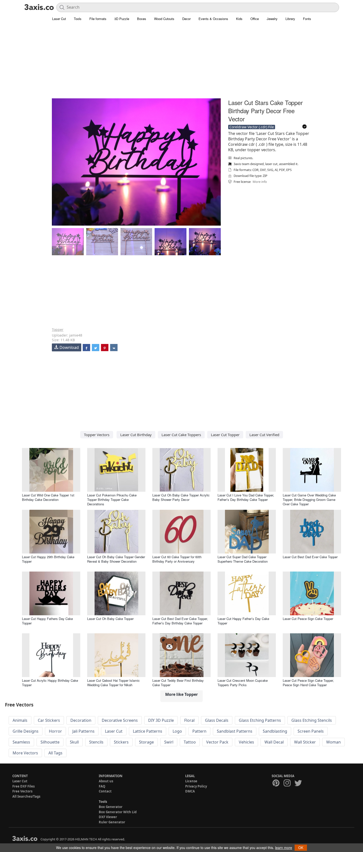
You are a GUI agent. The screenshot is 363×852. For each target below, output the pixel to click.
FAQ (102, 786)
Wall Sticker (305, 742)
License (191, 781)
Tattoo (190, 742)
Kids (239, 18)
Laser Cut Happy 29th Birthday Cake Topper (48, 559)
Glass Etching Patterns (260, 720)
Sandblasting (275, 731)
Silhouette (50, 742)
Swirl (168, 742)
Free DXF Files (23, 786)
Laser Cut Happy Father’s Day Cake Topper (243, 620)
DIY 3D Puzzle (161, 720)
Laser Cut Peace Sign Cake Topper (308, 618)
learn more (283, 847)
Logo (177, 731)
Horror (55, 731)
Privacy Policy (196, 786)
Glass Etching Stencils (311, 720)
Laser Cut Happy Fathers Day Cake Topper (47, 620)
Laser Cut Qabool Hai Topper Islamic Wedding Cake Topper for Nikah (113, 682)
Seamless (21, 742)
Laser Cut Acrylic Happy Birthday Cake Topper (50, 682)
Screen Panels (311, 731)
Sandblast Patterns (234, 731)
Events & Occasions (213, 18)
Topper (57, 329)
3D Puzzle (121, 18)
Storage (146, 742)
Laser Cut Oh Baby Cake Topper (110, 618)
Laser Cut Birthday (136, 434)
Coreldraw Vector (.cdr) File (251, 127)
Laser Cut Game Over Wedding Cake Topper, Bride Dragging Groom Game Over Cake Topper (309, 499)
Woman (333, 742)
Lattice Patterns (147, 731)
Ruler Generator (112, 822)
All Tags (55, 753)
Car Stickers (49, 720)
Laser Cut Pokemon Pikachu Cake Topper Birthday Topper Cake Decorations (112, 499)
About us (106, 781)
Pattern (199, 731)
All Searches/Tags (26, 796)
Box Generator (110, 807)
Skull (74, 742)
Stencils (96, 742)
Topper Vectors (96, 434)
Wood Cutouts (164, 18)
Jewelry (272, 18)
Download (69, 347)
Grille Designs (26, 731)
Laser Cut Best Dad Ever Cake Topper (310, 556)
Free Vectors (22, 791)
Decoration (80, 720)
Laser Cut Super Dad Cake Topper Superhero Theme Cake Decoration (243, 559)
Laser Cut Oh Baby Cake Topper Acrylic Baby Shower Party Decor (181, 497)
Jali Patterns (83, 731)
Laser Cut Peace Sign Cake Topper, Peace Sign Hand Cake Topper (308, 682)
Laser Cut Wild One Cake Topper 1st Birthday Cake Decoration (48, 497)
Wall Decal (274, 742)
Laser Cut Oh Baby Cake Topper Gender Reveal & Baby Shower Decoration (116, 559)
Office (254, 18)
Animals (20, 720)
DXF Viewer (108, 817)
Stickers (121, 742)
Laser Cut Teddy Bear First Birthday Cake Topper (178, 682)
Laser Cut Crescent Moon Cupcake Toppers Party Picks (243, 682)
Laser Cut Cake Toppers (181, 434)
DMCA (190, 791)
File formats (97, 18)
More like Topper (181, 694)
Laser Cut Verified (264, 434)
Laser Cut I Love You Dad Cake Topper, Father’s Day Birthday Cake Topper (246, 497)
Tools (77, 18)
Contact (105, 791)
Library (290, 18)
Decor (186, 18)
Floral (189, 720)
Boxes (141, 18)
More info (260, 181)
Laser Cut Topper (225, 434)
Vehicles (246, 742)
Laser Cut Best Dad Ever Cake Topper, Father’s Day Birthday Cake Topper (180, 620)
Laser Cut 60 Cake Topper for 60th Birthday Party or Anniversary (177, 559)
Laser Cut (59, 18)
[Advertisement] (181, 63)
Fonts (307, 18)
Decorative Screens (120, 720)
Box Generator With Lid (118, 812)
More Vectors (25, 753)
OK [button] (300, 847)
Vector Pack (217, 742)
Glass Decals (216, 720)
